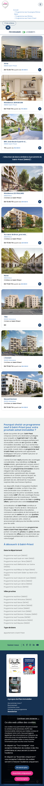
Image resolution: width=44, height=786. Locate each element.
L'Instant (7, 358)
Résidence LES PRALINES (14, 193)
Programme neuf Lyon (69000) (15, 555)
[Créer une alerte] (8, 27)
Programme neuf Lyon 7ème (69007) (18, 561)
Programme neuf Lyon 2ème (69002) (18, 584)
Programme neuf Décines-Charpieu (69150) (20, 614)
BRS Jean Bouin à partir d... (15, 142)
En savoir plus (21, 767)
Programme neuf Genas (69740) (16, 602)
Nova (6, 275)
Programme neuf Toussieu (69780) (17, 617)
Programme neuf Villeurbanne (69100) (18, 620)
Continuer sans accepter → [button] (28, 718)
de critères (10, 23)
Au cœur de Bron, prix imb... (15, 234)
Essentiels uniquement (22, 773)
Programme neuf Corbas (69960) (17, 608)
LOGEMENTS (30, 32)
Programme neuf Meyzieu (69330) (17, 623)
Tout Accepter (22, 779)
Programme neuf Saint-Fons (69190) (17, 611)
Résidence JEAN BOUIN (13, 102)
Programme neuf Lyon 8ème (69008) (18, 605)
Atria (6, 63)
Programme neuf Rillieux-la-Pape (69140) (19, 570)
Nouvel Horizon (10, 399)
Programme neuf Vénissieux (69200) (18, 599)
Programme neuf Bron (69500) (15, 596)
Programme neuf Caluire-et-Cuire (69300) (20, 578)
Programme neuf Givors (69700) (16, 587)
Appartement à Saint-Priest (14, 633)
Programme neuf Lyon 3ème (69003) (18, 581)
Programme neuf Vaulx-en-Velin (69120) (19, 558)
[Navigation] (40, 4)
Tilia (5, 317)
